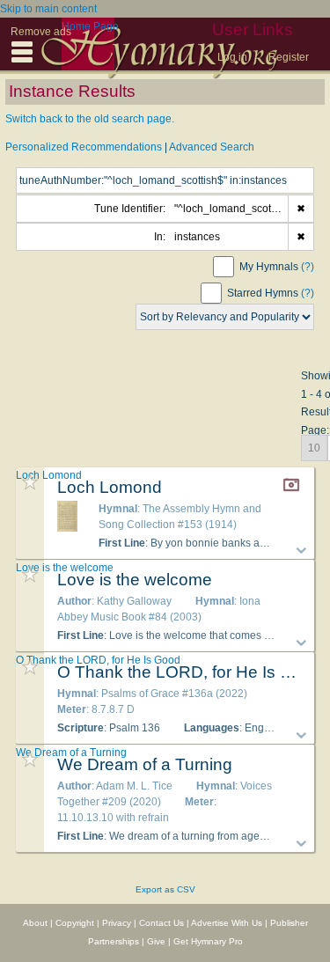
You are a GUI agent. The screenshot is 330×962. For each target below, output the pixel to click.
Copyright (74, 923)
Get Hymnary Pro (208, 941)
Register (288, 57)
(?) (307, 267)
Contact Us (161, 923)
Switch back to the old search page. (89, 119)
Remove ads (41, 32)
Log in (232, 57)
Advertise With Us (226, 923)
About (35, 923)
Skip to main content (48, 9)
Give (156, 941)
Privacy (116, 923)
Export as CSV (165, 889)
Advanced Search (211, 147)
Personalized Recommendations (83, 147)
